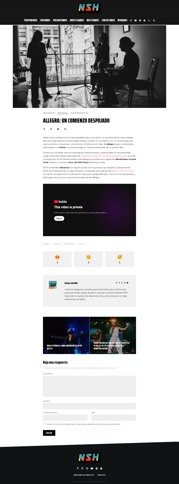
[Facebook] (78, 468)
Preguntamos (60, 20)
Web (93, 413)
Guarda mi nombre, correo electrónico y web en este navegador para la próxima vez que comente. (83, 424)
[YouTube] (135, 20)
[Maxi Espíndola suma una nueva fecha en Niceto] (66, 335)
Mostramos (93, 20)
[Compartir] (44, 129)
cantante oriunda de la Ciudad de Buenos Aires (104, 156)
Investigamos (77, 20)
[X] (82, 468)
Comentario (48, 374)
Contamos (45, 20)
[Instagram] (131, 20)
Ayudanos (122, 20)
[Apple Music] (144, 20)
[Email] (65, 129)
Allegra (58, 243)
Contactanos (108, 20)
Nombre (46, 401)
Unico (82, 243)
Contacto (101, 474)
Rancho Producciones (123, 171)
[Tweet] (51, 129)
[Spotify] (140, 20)
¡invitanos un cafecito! (83, 474)
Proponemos (30, 20)
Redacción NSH (49, 113)
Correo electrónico (50, 413)
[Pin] (58, 129)
